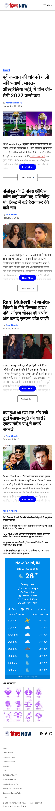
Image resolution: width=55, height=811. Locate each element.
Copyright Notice (9, 762)
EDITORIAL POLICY (9, 775)
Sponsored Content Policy (12, 793)
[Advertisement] (27, 39)
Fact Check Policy (9, 780)
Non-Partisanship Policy (11, 784)
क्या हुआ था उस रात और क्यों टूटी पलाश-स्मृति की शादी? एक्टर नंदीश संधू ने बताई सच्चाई (25, 421)
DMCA (5, 771)
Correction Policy (9, 757)
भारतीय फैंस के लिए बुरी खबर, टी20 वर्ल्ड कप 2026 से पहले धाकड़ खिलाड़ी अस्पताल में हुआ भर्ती (26, 552)
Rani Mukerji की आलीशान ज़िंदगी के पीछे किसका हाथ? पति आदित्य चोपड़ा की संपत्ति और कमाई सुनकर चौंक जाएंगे (27, 310)
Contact (5, 797)
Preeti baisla (12, 214)
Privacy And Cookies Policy (12, 788)
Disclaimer (6, 766)
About (5, 748)
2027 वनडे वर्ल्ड (37, 156)
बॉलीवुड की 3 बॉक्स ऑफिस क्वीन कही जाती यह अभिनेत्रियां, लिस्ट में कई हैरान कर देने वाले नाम (27, 199)
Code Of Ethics (8, 753)
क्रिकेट (6, 70)
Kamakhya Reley (14, 102)
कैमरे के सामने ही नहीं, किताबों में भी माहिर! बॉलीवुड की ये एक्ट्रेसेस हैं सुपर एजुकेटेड (27, 518)
